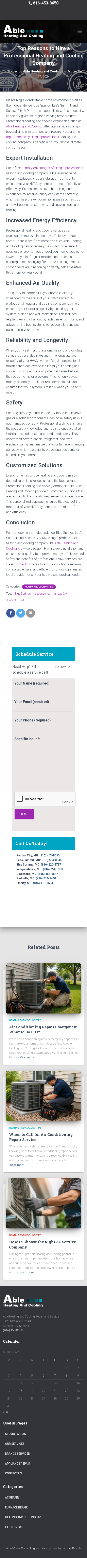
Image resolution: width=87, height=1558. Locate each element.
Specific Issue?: (27, 739)
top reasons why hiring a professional (32, 137)
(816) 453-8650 (49, 855)
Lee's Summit (15, 600)
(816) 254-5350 (53, 869)
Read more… (28, 1057)
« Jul (5, 1412)
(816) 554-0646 (51, 860)
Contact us (23, 564)
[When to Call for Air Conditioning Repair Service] (43, 1095)
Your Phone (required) (32, 720)
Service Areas (15, 1434)
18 (20, 1390)
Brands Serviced (17, 1453)
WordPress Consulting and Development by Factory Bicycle (43, 1548)
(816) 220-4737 (51, 864)
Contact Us (13, 1473)
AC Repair (12, 1497)
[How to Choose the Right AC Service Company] (43, 1203)
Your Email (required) (31, 702)
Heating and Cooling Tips (39, 587)
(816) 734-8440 (46, 878)
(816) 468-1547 (48, 873)
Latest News (14, 1527)
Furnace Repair (16, 1507)
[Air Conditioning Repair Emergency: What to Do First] (43, 988)
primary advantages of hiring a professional (52, 168)
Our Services (14, 1443)
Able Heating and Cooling (23, 126)
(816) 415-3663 (43, 883)
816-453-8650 (45, 3)
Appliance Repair (17, 1463)
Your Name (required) (31, 683)
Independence (41, 593)
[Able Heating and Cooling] (25, 31)
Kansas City (60, 593)
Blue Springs (23, 593)
